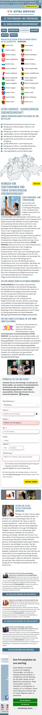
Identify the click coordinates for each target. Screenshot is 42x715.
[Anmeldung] (40, 6)
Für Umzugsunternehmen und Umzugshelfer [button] (21, 594)
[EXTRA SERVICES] (21, 11)
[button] (4, 30)
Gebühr (11, 468)
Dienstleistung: (8, 401)
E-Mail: (5, 437)
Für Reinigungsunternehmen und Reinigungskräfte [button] (21, 621)
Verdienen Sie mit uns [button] (31, 6)
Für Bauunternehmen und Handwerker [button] (21, 650)
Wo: (4, 428)
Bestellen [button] (37, 184)
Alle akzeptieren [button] (25, 700)
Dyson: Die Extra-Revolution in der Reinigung (23, 508)
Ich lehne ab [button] (25, 704)
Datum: (5, 410)
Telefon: (5, 444)
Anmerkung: (7, 453)
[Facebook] (7, 697)
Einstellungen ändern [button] (25, 708)
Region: (5, 419)
